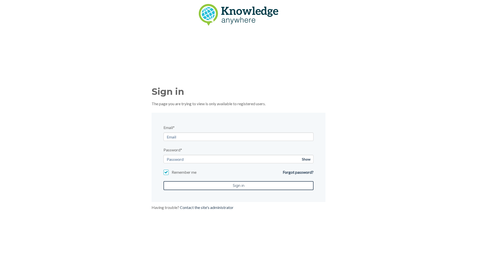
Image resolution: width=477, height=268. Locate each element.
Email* (169, 127)
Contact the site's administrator (207, 207)
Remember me (184, 172)
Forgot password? (298, 172)
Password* (172, 149)
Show (306, 159)
